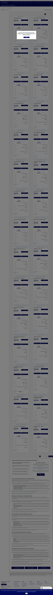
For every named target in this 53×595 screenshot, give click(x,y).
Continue (26, 37)
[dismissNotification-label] (51, 586)
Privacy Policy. (33, 591)
